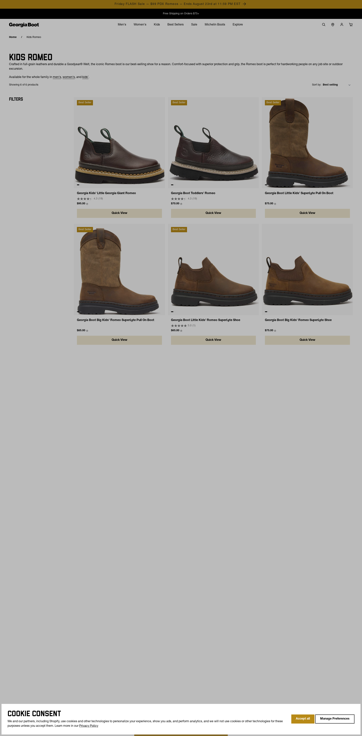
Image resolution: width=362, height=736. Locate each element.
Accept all (303, 719)
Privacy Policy (88, 726)
